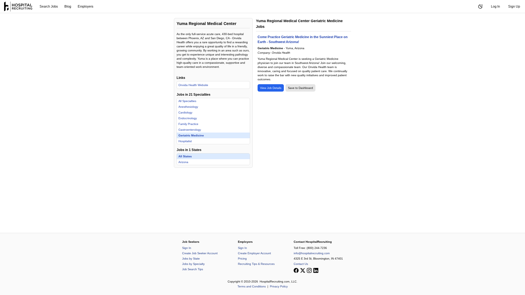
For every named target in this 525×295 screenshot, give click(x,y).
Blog (67, 6)
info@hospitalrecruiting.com (312, 253)
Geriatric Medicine (191, 135)
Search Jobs (49, 6)
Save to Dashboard (300, 88)
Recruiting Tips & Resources (256, 264)
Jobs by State (191, 258)
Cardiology (185, 112)
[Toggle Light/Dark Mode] (480, 6)
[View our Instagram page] (309, 270)
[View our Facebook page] (296, 270)
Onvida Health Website (193, 85)
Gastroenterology (189, 129)
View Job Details (270, 88)
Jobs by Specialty (193, 264)
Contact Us (301, 264)
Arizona (183, 162)
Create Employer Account (254, 253)
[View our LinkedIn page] (315, 270)
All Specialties (187, 101)
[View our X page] (302, 270)
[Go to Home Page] (18, 6)
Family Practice (188, 124)
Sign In (186, 248)
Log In (495, 6)
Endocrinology (187, 118)
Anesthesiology (188, 106)
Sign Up (514, 6)
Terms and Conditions (251, 286)
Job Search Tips (192, 269)
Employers (85, 6)
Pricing (242, 258)
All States (185, 156)
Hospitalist (185, 141)
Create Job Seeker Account (200, 253)
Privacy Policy (279, 286)
